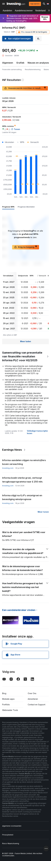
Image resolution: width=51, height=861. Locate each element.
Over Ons (32, 693)
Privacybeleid (7, 835)
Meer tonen (43, 512)
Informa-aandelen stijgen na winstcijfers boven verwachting (24, 462)
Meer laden (25, 341)
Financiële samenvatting (12, 69)
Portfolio (6, 704)
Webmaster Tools (10, 710)
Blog (4, 693)
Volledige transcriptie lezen (37, 432)
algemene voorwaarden (11, 826)
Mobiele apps (8, 699)
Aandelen (7, 10)
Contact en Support (36, 704)
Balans (46, 69)
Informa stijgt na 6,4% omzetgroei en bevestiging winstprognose (22, 497)
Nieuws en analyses (38, 62)
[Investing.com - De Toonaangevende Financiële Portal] (16, 3)
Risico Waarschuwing (10, 843)
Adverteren (33, 699)
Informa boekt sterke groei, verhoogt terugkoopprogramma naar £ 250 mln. (22, 479)
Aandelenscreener (24, 10)
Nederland (40, 10)
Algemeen (7, 62)
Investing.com (7, 468)
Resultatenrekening (33, 69)
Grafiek (20, 62)
